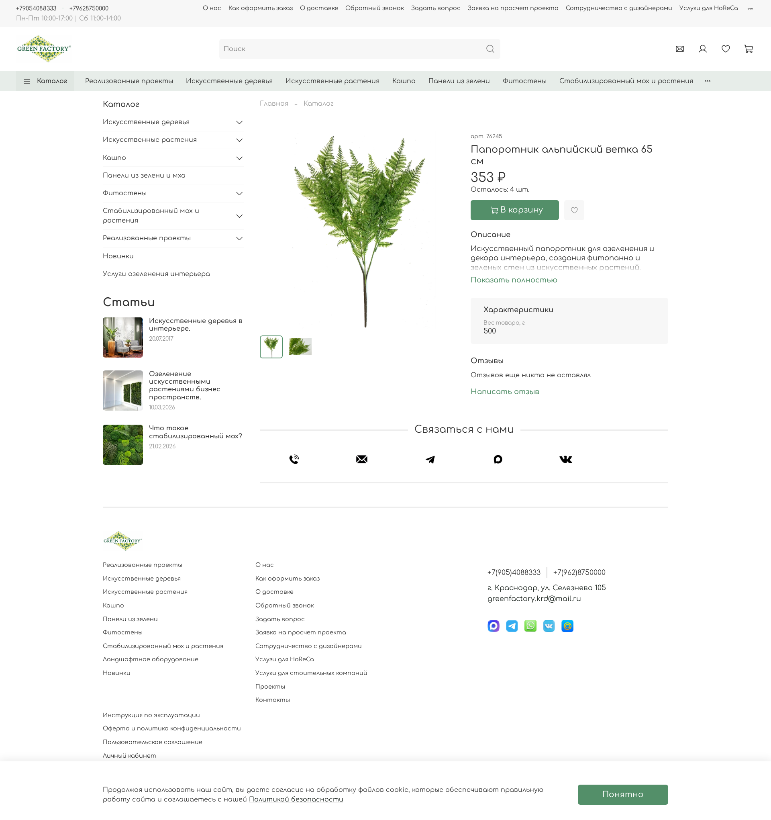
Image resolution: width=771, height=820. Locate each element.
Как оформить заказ (260, 8)
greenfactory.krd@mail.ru (534, 599)
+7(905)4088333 (514, 572)
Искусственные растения (332, 81)
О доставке (319, 8)
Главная (274, 103)
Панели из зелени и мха (144, 175)
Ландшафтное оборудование (150, 659)
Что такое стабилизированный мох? (195, 432)
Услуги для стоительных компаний (311, 673)
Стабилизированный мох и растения (626, 81)
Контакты (272, 700)
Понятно (623, 794)
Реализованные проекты (129, 81)
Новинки (118, 256)
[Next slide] (445, 230)
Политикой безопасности (296, 799)
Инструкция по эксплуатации (151, 715)
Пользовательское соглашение (152, 742)
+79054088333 (36, 8)
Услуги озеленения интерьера (156, 274)
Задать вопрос (436, 8)
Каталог (52, 81)
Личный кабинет (129, 756)
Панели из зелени (459, 81)
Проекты (270, 686)
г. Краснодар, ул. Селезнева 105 (546, 588)
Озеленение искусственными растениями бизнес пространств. (184, 385)
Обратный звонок (374, 8)
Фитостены (525, 81)
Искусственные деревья (229, 81)
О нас (212, 8)
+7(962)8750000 (579, 572)
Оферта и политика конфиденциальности (172, 728)
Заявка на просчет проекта (513, 8)
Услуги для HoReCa (708, 8)
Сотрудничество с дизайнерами (619, 8)
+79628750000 (88, 8)
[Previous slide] (272, 230)
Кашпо (404, 81)
